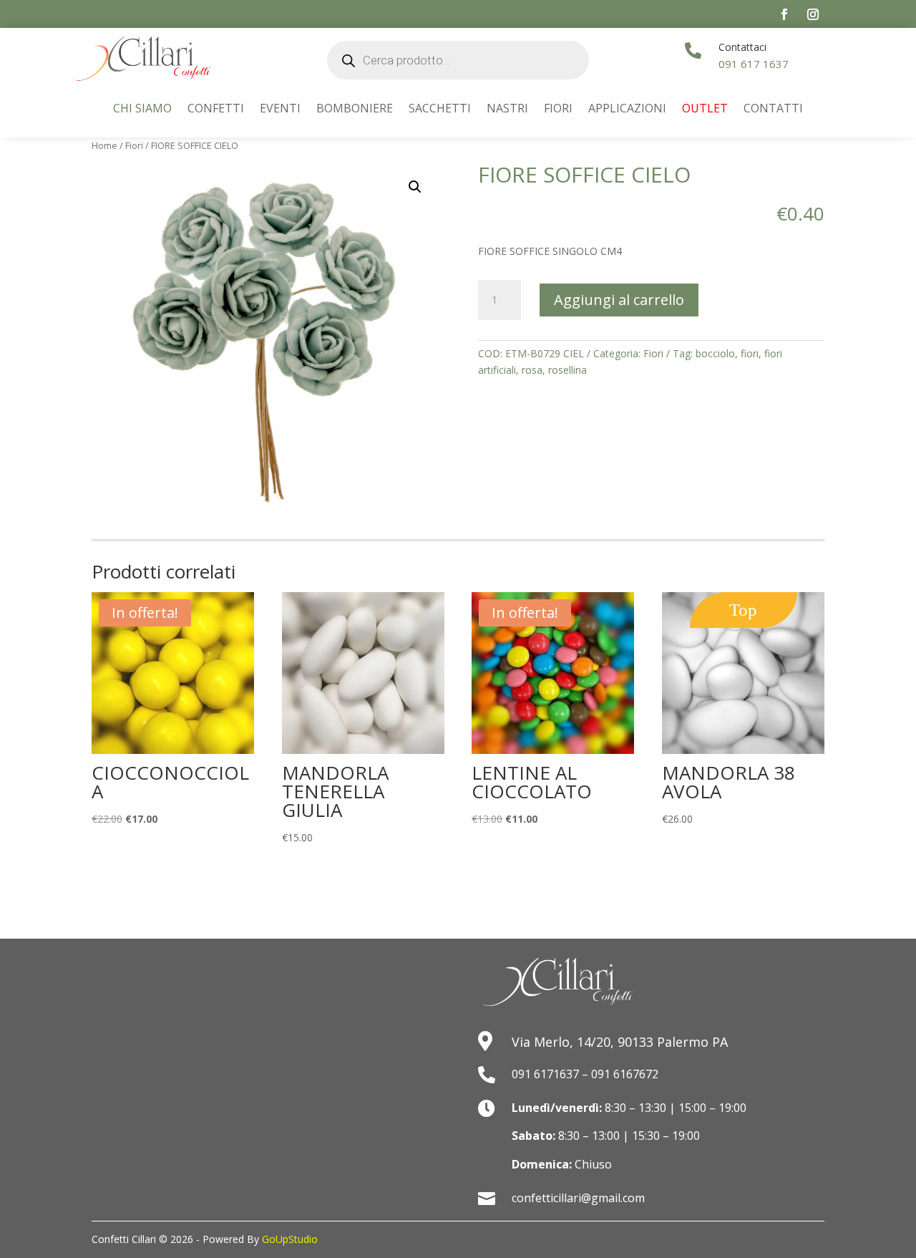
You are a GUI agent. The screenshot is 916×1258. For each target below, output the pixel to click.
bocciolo (715, 353)
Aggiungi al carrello (619, 299)
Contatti (773, 109)
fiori (750, 353)
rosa (532, 370)
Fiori (558, 109)
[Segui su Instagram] (813, 14)
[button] (415, 187)
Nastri (507, 109)
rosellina (567, 370)
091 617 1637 (753, 64)
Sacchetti (440, 109)
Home (104, 145)
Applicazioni (627, 109)
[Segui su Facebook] (784, 14)
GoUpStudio (290, 1239)
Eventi (280, 109)
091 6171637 (545, 1074)
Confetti (215, 109)
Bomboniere (354, 109)
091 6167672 (624, 1074)
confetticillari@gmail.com (578, 1198)
